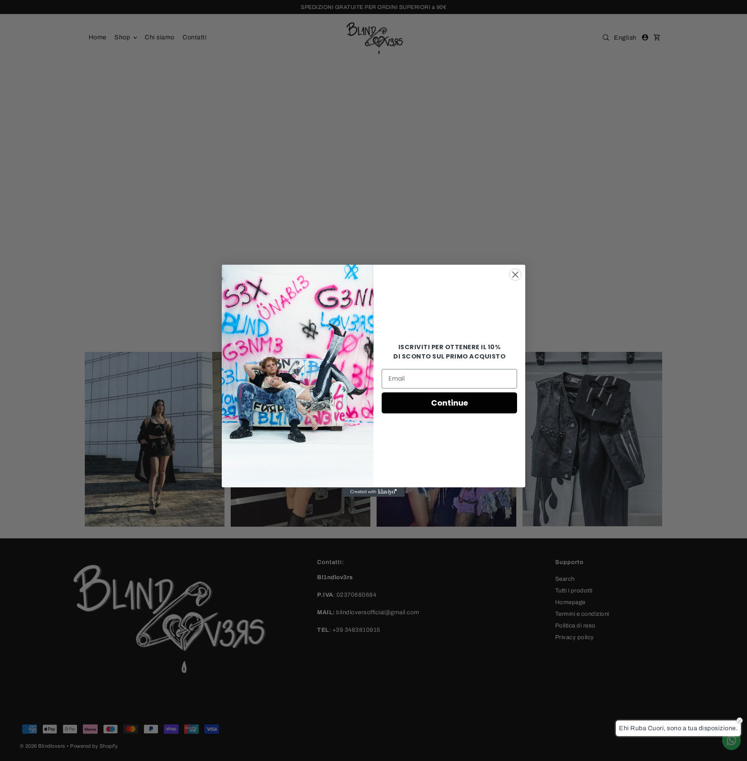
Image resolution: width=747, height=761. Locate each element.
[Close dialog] (515, 274)
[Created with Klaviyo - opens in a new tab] (373, 492)
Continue (449, 402)
